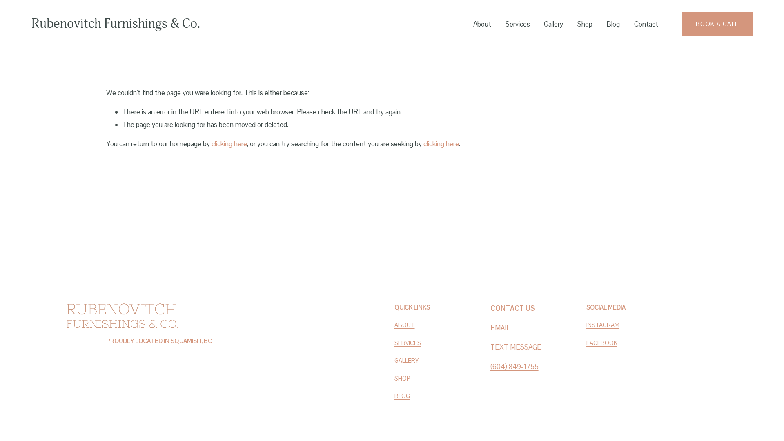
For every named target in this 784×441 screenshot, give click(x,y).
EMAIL (500, 327)
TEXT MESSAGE (515, 347)
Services (518, 24)
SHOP (402, 378)
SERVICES (407, 343)
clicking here (229, 143)
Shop (584, 24)
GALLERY (406, 360)
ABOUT (404, 325)
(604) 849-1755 (514, 366)
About (482, 24)
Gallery (553, 24)
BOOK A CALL (717, 24)
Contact (646, 24)
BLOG (402, 396)
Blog (613, 24)
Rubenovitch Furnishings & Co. (115, 24)
